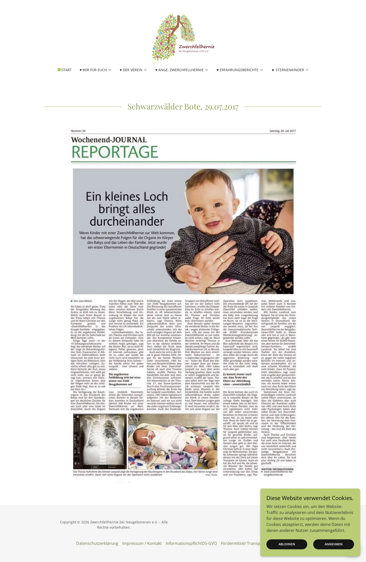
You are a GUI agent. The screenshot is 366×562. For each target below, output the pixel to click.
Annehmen (334, 544)
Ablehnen (287, 544)
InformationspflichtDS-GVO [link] (191, 543)
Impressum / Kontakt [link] (142, 543)
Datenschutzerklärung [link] (97, 543)
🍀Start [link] (64, 69)
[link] (183, 37)
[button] (96, 70)
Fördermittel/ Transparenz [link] (246, 543)
